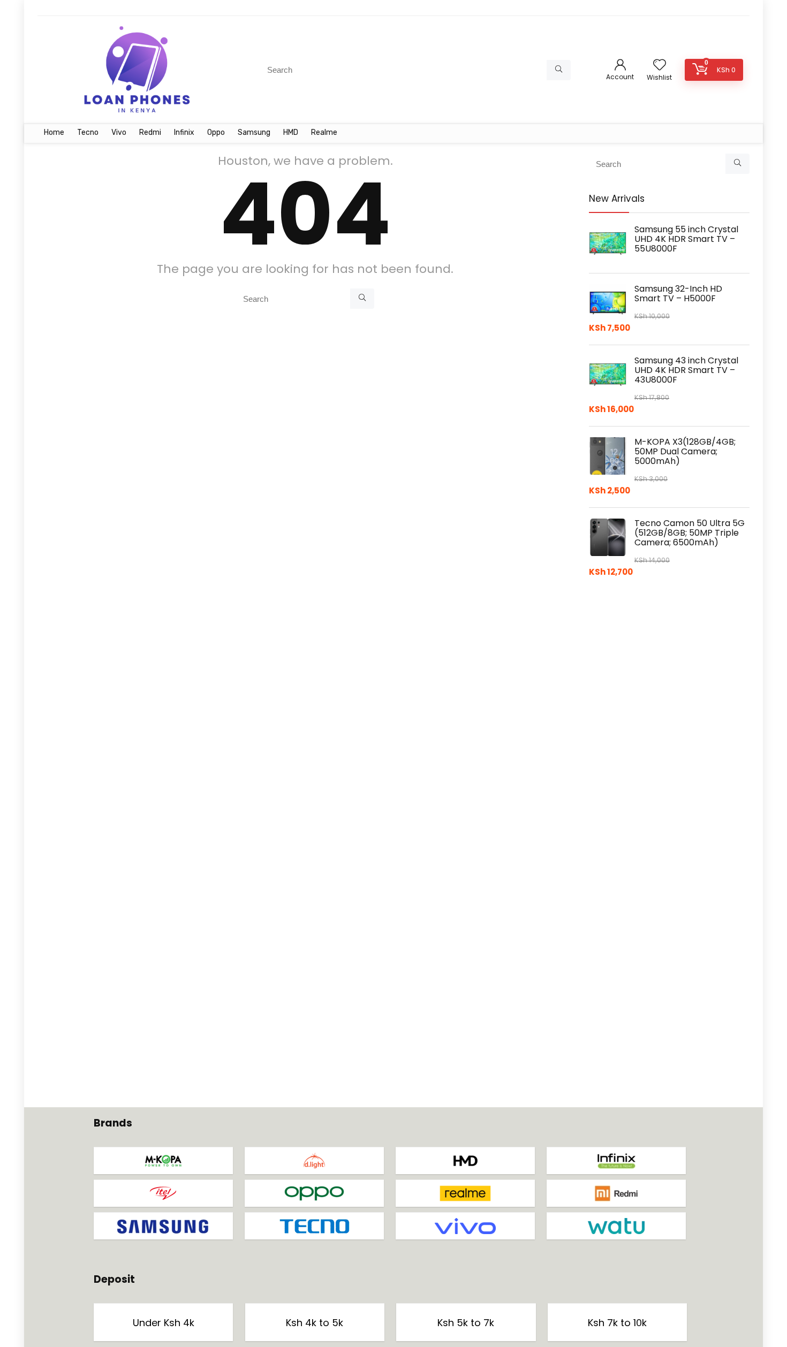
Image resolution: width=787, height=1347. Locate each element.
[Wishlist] (659, 65)
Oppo (216, 132)
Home (54, 132)
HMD (290, 132)
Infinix (184, 132)
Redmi (150, 132)
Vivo (118, 132)
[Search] (559, 70)
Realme (324, 132)
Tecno (88, 132)
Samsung (254, 132)
